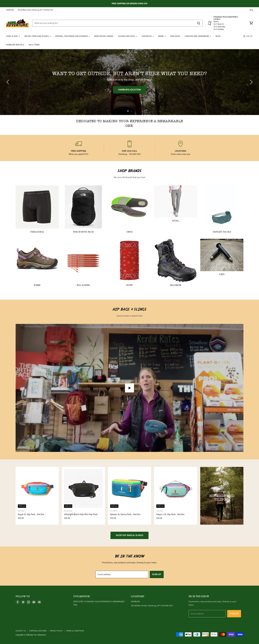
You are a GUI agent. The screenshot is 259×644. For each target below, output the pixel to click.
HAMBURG (10, 10)
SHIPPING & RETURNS (38, 630)
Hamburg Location (129, 89)
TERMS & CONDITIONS (75, 630)
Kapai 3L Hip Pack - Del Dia (31, 514)
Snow (161, 36)
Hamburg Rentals (15, 44)
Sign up (156, 574)
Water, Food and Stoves (36, 36)
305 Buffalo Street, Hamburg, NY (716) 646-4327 (35, 10)
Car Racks (146, 36)
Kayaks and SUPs (126, 36)
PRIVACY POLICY (56, 630)
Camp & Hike (12, 36)
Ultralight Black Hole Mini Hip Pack (81, 514)
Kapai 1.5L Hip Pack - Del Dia (170, 514)
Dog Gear (175, 36)
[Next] (251, 82)
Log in (249, 36)
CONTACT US (21, 630)
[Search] (199, 23)
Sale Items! (34, 44)
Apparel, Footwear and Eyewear (71, 36)
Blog (251, 10)
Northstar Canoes (103, 36)
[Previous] (8, 82)
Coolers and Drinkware (197, 36)
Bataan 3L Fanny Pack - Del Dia (125, 514)
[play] (129, 387)
